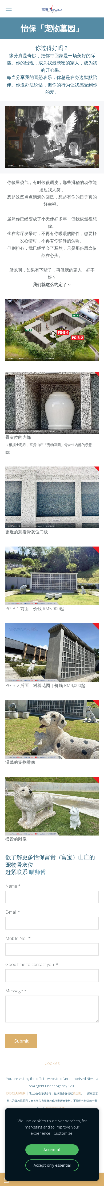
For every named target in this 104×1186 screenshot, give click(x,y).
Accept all (52, 1149)
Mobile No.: (18, 938)
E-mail (12, 912)
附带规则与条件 (55, 1108)
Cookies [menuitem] (52, 1063)
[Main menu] (8, 8)
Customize (63, 1133)
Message (15, 991)
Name (13, 886)
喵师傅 (37, 872)
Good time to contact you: (31, 964)
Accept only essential (52, 1165)
